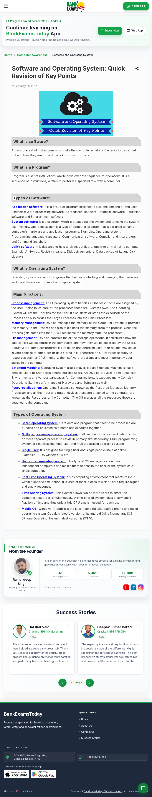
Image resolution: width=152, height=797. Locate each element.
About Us (86, 725)
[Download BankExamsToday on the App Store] (16, 774)
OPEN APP (138, 6)
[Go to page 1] (62, 683)
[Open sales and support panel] (143, 788)
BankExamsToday (23, 714)
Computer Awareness (32, 55)
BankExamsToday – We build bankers (103, 791)
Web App (137, 30)
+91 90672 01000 (96, 757)
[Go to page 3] (90, 683)
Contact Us (87, 731)
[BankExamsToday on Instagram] (141, 587)
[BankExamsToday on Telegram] (133, 587)
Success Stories (90, 737)
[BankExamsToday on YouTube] (126, 587)
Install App (112, 30)
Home (8, 55)
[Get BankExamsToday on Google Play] (43, 774)
